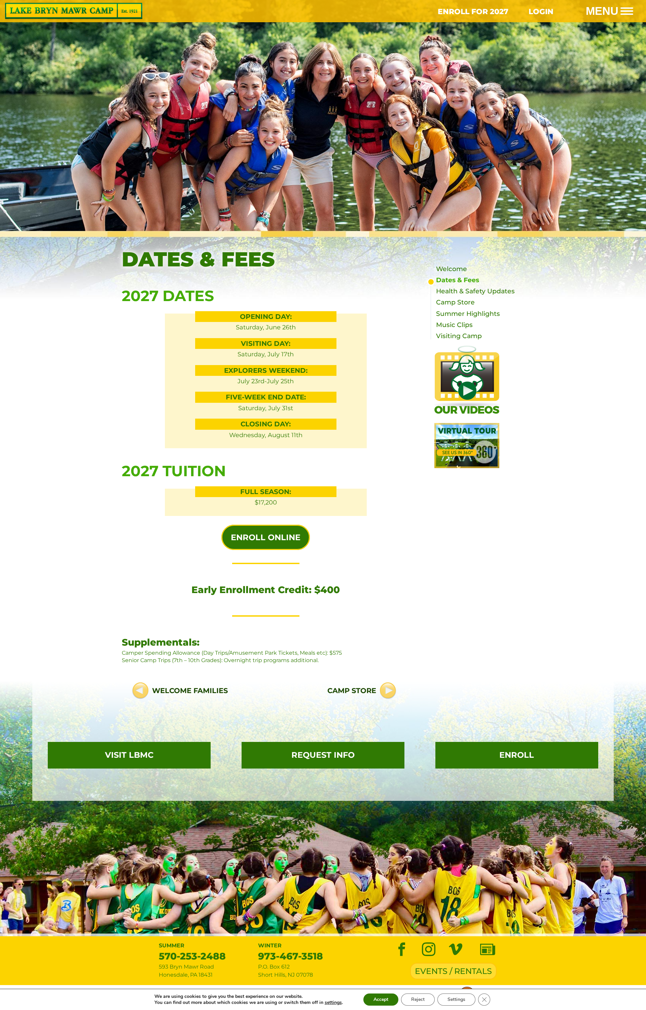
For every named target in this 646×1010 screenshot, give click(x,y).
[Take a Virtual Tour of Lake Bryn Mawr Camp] (484, 445)
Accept (380, 999)
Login (541, 11)
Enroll (516, 755)
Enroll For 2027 (473, 11)
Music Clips (454, 324)
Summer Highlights (468, 313)
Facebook (401, 949)
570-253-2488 (192, 956)
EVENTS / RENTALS (453, 971)
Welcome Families (190, 691)
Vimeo (455, 949)
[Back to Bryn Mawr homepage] (161, 11)
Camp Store (352, 691)
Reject (418, 999)
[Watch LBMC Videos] (484, 380)
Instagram (428, 949)
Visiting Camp (459, 335)
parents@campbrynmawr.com (364, 960)
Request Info (323, 755)
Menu (602, 11)
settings (333, 1003)
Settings (456, 999)
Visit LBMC (129, 755)
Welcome (451, 268)
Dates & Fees (457, 280)
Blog (487, 949)
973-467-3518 (290, 956)
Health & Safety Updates (475, 291)
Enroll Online (265, 537)
